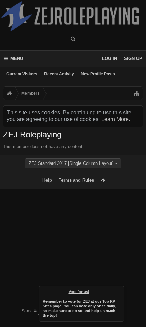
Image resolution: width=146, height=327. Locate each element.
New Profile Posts (98, 74)
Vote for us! (79, 292)
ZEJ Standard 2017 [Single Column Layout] (71, 163)
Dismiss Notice (119, 290)
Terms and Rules (76, 180)
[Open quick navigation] (136, 93)
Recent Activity (59, 74)
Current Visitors (21, 74)
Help (47, 180)
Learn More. (115, 119)
